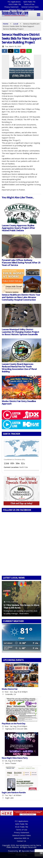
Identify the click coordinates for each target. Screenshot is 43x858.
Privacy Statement (11, 7)
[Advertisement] (21, 490)
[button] (38, 15)
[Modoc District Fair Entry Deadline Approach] (21, 387)
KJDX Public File (29, 2)
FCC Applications (14, 2)
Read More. (24, 613)
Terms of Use (29, 4)
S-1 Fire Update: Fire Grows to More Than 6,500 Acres (21, 606)
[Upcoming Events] (21, 675)
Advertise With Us (16, 9)
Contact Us (29, 9)
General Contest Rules (30, 7)
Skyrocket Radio (28, 851)
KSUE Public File (15, 4)
